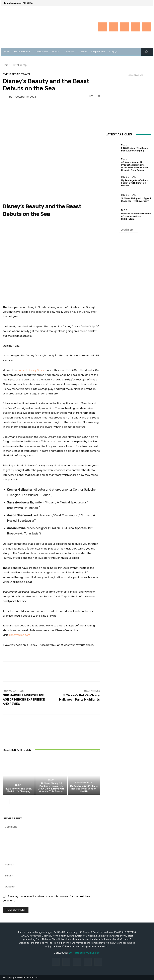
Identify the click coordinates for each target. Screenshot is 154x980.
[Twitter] (143, 3)
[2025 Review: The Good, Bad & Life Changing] (19, 775)
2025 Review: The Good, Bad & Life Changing (18, 790)
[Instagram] (133, 3)
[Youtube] (148, 3)
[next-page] (11, 801)
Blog (18, 785)
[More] (136, 671)
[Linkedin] (138, 3)
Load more (127, 229)
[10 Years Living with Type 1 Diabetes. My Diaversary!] (112, 198)
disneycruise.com (19, 634)
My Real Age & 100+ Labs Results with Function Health (84, 789)
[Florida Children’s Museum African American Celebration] (112, 215)
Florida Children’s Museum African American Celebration (136, 216)
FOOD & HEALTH (83, 782)
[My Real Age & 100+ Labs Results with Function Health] (84, 775)
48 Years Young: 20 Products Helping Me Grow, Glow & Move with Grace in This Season (51, 787)
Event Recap (20, 65)
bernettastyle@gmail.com (84, 952)
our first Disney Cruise (31, 370)
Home (6, 65)
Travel (26, 74)
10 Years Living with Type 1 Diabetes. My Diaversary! (136, 199)
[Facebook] (128, 3)
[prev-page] (5, 801)
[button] (146, 51)
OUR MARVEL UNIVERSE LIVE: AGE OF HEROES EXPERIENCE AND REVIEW (24, 700)
